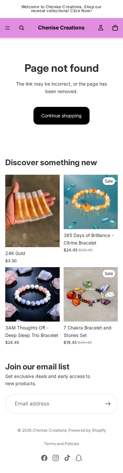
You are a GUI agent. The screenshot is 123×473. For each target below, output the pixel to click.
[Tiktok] (67, 458)
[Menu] (7, 27)
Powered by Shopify (87, 430)
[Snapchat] (79, 458)
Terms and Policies (61, 443)
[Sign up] (108, 404)
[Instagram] (56, 458)
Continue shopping (61, 115)
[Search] (21, 28)
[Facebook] (44, 458)
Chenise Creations (49, 430)
